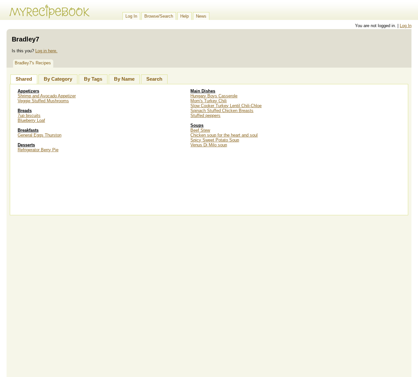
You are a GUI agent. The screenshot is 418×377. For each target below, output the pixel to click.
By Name (124, 79)
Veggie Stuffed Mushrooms (43, 100)
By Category (58, 79)
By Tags (93, 79)
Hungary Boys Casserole (213, 95)
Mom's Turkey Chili (208, 100)
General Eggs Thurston (39, 135)
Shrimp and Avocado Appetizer (47, 95)
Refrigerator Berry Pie (38, 149)
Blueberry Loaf (31, 120)
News (201, 16)
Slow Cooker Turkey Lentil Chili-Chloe (226, 105)
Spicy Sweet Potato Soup (214, 140)
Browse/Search (158, 16)
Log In (131, 16)
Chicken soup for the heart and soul (224, 135)
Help (184, 16)
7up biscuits (29, 115)
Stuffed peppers (205, 115)
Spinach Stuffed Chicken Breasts (221, 110)
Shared (24, 79)
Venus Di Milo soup (208, 144)
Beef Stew (200, 130)
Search (154, 79)
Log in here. (46, 50)
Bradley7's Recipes (33, 62)
